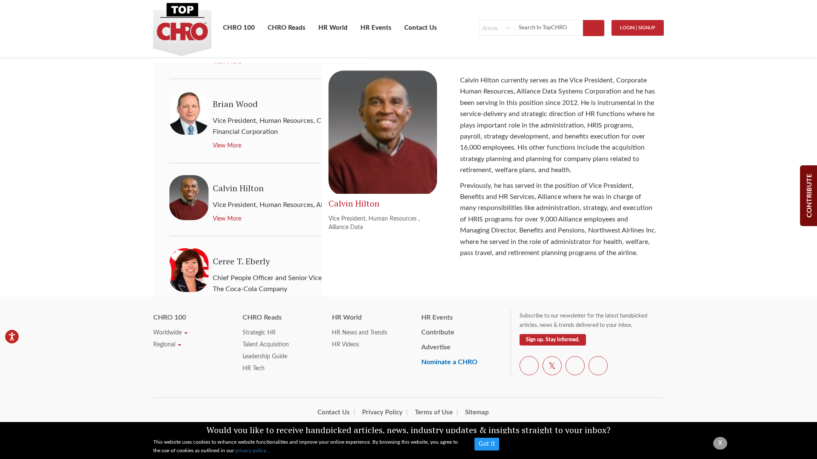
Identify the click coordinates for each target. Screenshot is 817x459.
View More (227, 146)
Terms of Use (434, 412)
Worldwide (168, 333)
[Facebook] (529, 367)
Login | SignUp (637, 28)
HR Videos (345, 345)
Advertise (436, 347)
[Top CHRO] (182, 26)
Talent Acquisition (266, 345)
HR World (333, 28)
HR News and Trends (359, 333)
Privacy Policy (382, 412)
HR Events (375, 28)
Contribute (437, 332)
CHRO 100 (239, 28)
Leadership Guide (265, 357)
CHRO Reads (287, 28)
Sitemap (477, 412)
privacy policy (251, 450)
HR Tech (254, 368)
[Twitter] (552, 367)
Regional (165, 345)
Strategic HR (259, 333)
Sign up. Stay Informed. (553, 339)
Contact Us (420, 28)
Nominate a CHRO (449, 362)
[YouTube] (575, 367)
